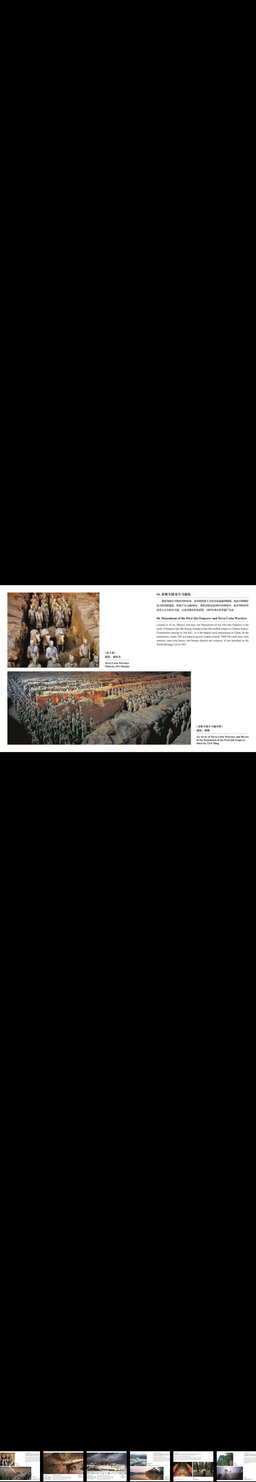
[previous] (11, 731)
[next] (244, 731)
